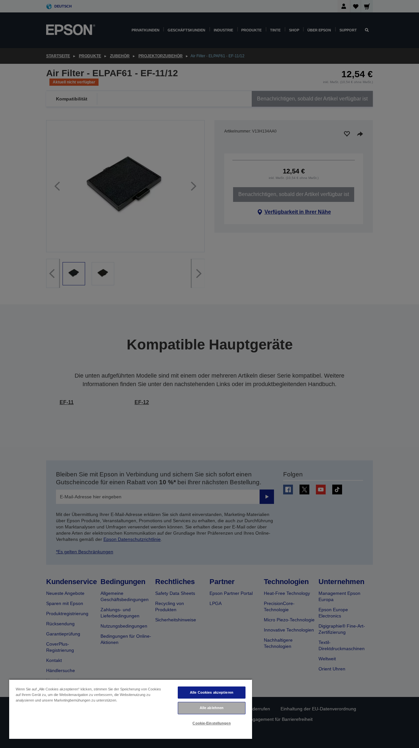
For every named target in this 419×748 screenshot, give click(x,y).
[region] (130, 709)
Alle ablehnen (212, 708)
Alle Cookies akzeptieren (211, 692)
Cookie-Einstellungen (211, 723)
